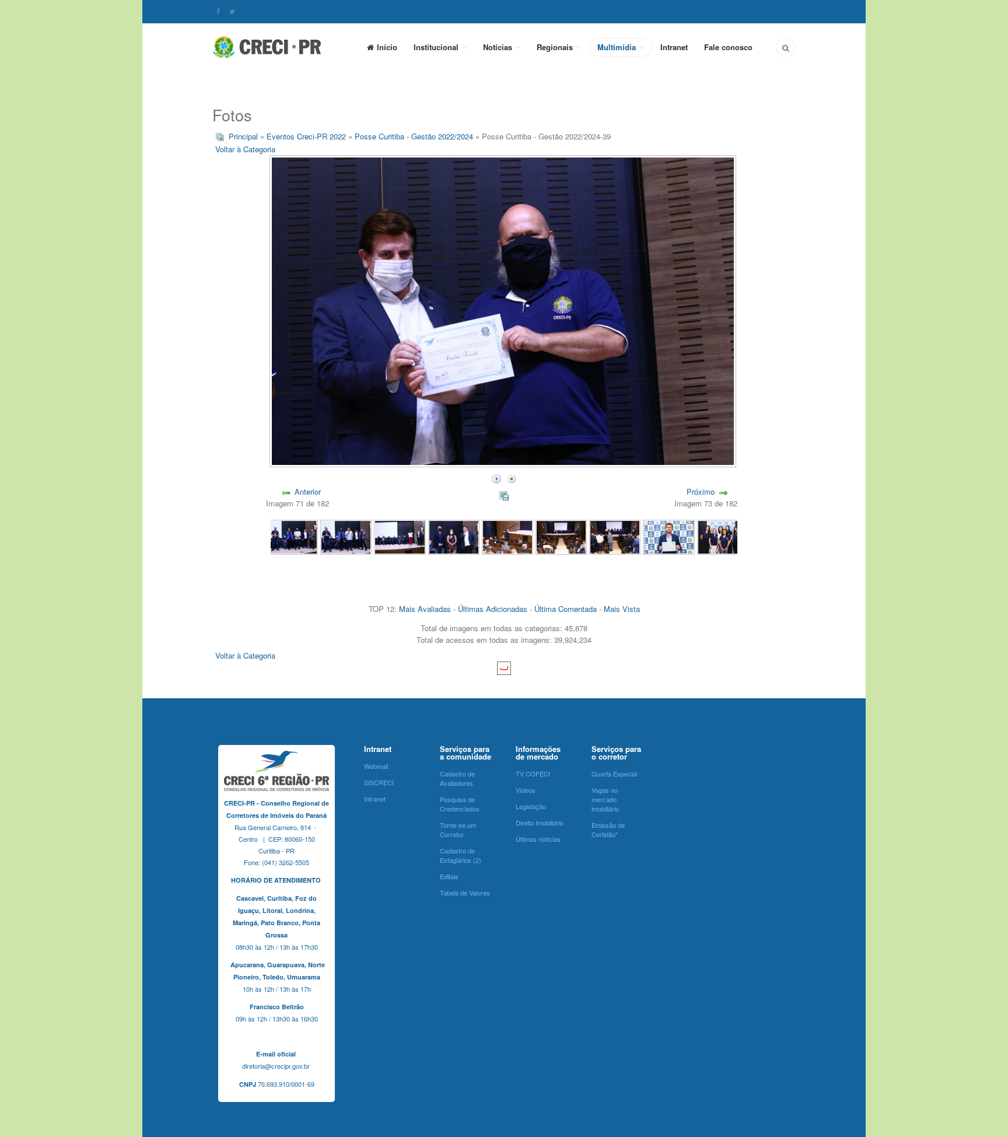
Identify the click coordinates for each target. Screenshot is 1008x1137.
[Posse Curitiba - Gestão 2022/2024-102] (722, 536)
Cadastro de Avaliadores (457, 778)
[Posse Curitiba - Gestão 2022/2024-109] (346, 536)
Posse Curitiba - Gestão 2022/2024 (414, 136)
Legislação (531, 806)
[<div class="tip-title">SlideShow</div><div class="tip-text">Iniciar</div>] (496, 477)
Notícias (498, 47)
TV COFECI (533, 773)
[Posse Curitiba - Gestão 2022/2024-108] (399, 536)
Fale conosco (728, 47)
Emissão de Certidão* (608, 829)
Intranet (674, 47)
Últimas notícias (538, 839)
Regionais (556, 47)
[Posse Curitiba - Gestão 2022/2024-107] (454, 536)
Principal (243, 136)
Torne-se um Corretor (458, 829)
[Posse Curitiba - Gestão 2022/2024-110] (292, 536)
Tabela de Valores (465, 892)
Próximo (701, 491)
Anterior (308, 491)
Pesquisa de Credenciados (460, 804)
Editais (449, 876)
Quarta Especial (614, 773)
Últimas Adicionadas (492, 608)
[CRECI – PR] (267, 46)
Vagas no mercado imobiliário (605, 799)
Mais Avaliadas (425, 608)
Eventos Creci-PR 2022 (307, 136)
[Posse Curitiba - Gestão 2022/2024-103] (668, 536)
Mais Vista (622, 608)
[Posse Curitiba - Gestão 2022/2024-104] (614, 536)
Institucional (437, 47)
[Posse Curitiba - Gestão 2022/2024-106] (507, 536)
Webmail (376, 766)
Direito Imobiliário (540, 822)
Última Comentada (565, 608)
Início (387, 47)
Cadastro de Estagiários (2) (460, 855)
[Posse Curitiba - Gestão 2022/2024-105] (561, 536)
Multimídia (617, 47)
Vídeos (526, 790)
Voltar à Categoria (245, 149)
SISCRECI (379, 782)
